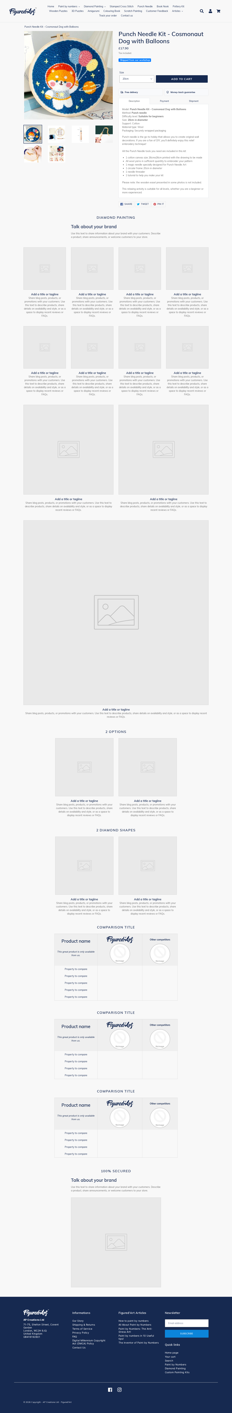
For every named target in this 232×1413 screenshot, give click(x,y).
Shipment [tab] (193, 101)
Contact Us (79, 1347)
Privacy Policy (80, 1332)
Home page (172, 1352)
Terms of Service (82, 1328)
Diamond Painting (175, 1368)
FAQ (74, 1336)
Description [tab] (134, 101)
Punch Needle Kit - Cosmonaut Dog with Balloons (51, 26)
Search (169, 1360)
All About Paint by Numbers (135, 1324)
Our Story (78, 1320)
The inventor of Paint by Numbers (139, 1342)
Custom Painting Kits (177, 1372)
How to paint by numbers (133, 1320)
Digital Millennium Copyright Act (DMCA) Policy (88, 1342)
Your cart (170, 1356)
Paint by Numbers (175, 1364)
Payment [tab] (164, 101)
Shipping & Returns (83, 1324)
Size (121, 72)
